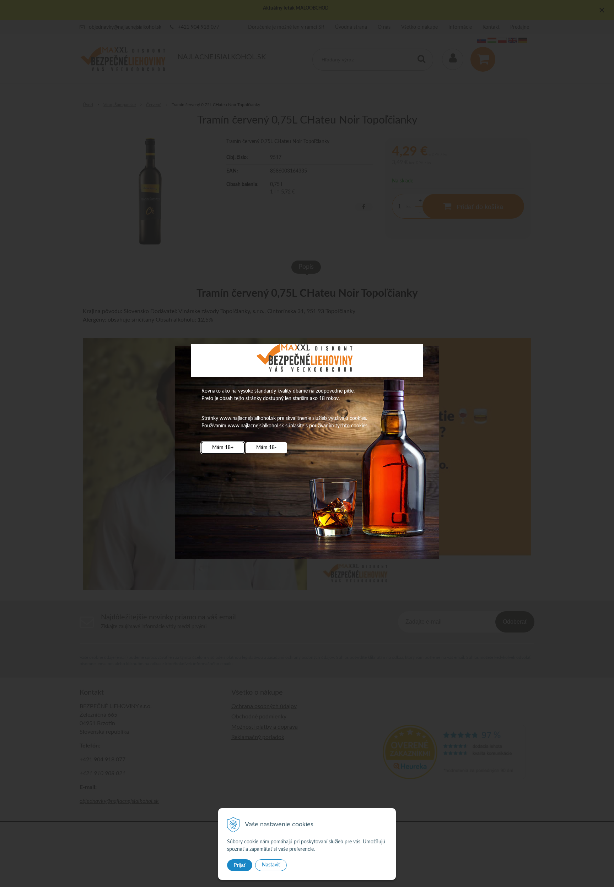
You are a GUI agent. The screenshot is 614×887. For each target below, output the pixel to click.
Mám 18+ (222, 447)
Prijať (240, 865)
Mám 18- (266, 447)
